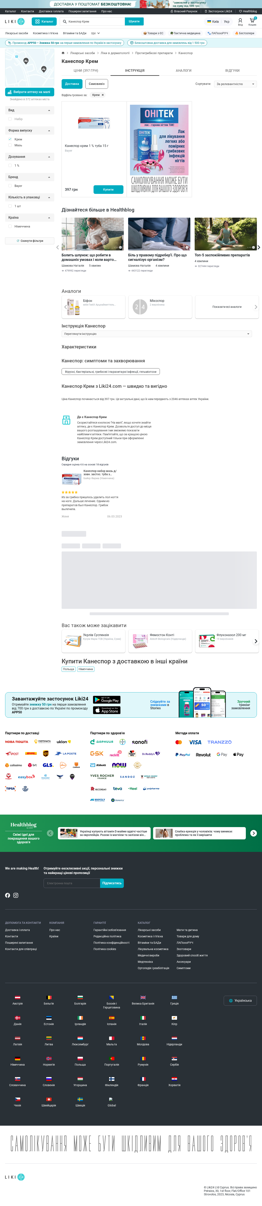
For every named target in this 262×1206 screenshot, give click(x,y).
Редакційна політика (107, 936)
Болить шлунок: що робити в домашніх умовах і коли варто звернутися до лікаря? (88, 257)
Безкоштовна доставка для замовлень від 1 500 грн (169, 42)
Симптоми (184, 968)
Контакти (27, 11)
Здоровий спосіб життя (192, 955)
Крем (96, 95)
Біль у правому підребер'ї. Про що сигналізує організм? (157, 257)
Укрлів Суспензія (96, 635)
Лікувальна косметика (153, 949)
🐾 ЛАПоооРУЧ (217, 33)
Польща (68, 669)
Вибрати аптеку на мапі (32, 92)
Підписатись (112, 883)
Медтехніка (145, 961)
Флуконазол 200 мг (231, 635)
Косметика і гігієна (45, 33)
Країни (53, 936)
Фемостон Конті (162, 635)
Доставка (72, 84)
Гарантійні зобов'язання (110, 930)
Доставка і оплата (51, 11)
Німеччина (86, 669)
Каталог (10, 11)
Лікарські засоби (16, 33)
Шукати (134, 21)
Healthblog (250, 11)
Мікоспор (157, 301)
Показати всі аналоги (227, 306)
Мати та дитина (187, 930)
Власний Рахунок (186, 11)
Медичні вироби (148, 955)
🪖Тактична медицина (185, 33)
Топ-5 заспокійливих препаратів (222, 255)
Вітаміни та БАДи (74, 33)
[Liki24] (15, 1177)
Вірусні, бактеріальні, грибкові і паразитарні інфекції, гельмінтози (110, 371)
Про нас (106, 11)
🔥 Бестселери (244, 33)
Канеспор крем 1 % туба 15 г (86, 146)
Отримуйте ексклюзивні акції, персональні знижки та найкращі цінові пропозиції (83, 870)
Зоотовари (184, 949)
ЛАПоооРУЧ (185, 942)
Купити (108, 189)
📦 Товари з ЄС (153, 33)
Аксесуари (184, 961)
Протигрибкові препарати (154, 53)
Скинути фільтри (32, 240)
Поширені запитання (82, 11)
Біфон (87, 301)
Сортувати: (203, 84)
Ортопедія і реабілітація (153, 968)
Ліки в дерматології (115, 53)
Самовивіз (97, 84)
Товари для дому (188, 936)
